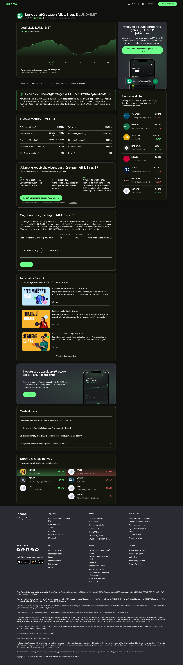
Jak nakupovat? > (58, 83)
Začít (26, 264)
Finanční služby (31, 250)
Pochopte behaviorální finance (65, 311)
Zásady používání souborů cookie (99, 551)
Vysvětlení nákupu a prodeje (137, 530)
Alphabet (52, 531)
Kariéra (51, 557)
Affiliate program (136, 554)
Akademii (73, 203)
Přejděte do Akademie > (66, 356)
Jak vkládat (93, 522)
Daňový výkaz (135, 535)
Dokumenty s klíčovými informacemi (99, 574)
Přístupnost (53, 564)
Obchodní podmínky (43, 638)
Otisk (50, 567)
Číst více (55, 302)
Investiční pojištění (137, 561)
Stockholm (53, 250)
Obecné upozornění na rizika (26, 638)
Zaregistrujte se (168, 4)
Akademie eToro (135, 538)
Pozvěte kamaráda (137, 550)
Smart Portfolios (136, 564)
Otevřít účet (94, 529)
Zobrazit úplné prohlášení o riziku (35, 628)
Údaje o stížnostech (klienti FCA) (97, 580)
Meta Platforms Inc (56, 535)
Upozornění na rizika (97, 566)
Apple (50, 528)
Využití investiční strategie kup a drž (67, 334)
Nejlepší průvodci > (79, 83)
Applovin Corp (54, 524)
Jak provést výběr (96, 525)
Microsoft (52, 538)
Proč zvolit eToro (55, 550)
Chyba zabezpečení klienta (100, 539)
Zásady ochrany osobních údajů (99, 557)
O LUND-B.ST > (39, 83)
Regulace (92, 562)
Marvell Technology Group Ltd (59, 519)
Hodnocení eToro (55, 554)
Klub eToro (133, 557)
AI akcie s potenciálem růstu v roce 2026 (69, 288)
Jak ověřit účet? (95, 532)
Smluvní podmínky (96, 569)
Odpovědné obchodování (139, 522)
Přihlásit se (151, 4)
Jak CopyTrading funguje (139, 518)
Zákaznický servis (96, 535)
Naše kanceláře (54, 561)
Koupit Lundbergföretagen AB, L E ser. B (142, 50)
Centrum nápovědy (97, 518)
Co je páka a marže (137, 525)
